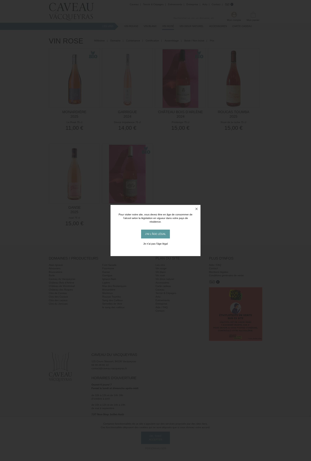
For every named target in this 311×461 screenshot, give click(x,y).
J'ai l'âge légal (155, 233)
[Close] (196, 209)
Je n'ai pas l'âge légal (155, 243)
